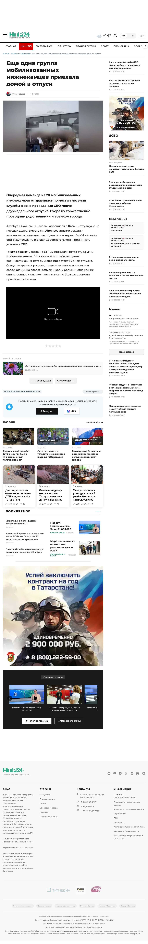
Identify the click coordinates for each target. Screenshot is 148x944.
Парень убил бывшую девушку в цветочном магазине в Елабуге (124, 342)
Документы (119, 822)
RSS (116, 818)
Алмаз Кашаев (18, 94)
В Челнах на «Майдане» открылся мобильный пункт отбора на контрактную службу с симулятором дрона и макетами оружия (126, 366)
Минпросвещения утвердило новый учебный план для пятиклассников (125, 409)
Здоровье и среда (49, 808)
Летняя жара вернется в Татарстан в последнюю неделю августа (126, 275)
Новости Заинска (128, 906)
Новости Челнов (87, 906)
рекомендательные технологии (62, 931)
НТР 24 (6, 54)
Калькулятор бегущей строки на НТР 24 (128, 837)
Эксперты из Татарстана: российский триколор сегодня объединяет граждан (125, 185)
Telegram (48, 411)
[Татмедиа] (58, 890)
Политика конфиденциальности (125, 796)
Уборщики (116, 230)
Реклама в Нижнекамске (126, 831)
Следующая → (65, 380)
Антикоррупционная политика (129, 827)
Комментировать (92, 392)
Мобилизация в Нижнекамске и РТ (22, 392)
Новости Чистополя (107, 906)
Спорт (105, 46)
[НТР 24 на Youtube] (114, 773)
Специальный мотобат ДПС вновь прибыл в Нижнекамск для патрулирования (124, 65)
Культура (44, 812)
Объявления (117, 225)
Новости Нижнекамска (22, 906)
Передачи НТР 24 (49, 817)
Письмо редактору (90, 811)
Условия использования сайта (129, 809)
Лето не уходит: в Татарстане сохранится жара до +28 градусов (124, 83)
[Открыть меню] (5, 34)
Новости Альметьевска (65, 906)
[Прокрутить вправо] (145, 46)
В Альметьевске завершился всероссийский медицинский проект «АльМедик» (125, 293)
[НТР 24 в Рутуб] (137, 773)
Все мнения (126, 352)
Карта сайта (120, 814)
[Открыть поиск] (115, 35)
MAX (73, 411)
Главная (10, 46)
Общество (64, 46)
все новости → (94, 422)
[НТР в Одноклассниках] (126, 773)
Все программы (71, 720)
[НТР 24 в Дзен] (143, 773)
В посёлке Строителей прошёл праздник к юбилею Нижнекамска (125, 203)
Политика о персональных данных (127, 803)
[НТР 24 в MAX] (109, 773)
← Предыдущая (41, 380)
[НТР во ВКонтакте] (120, 773)
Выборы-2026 (44, 46)
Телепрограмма (38, 720)
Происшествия (86, 46)
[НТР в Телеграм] (132, 773)
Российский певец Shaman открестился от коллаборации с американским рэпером (123, 324)
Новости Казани (44, 906)
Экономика (121, 46)
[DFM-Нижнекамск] (80, 890)
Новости (15, 54)
